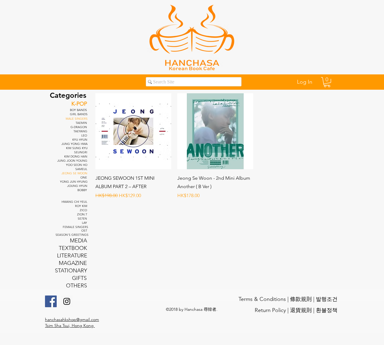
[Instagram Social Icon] (67, 301)
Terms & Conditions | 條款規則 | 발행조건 (288, 299)
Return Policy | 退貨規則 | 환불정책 (296, 310)
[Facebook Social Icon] (51, 301)
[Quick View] (133, 131)
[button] (327, 82)
